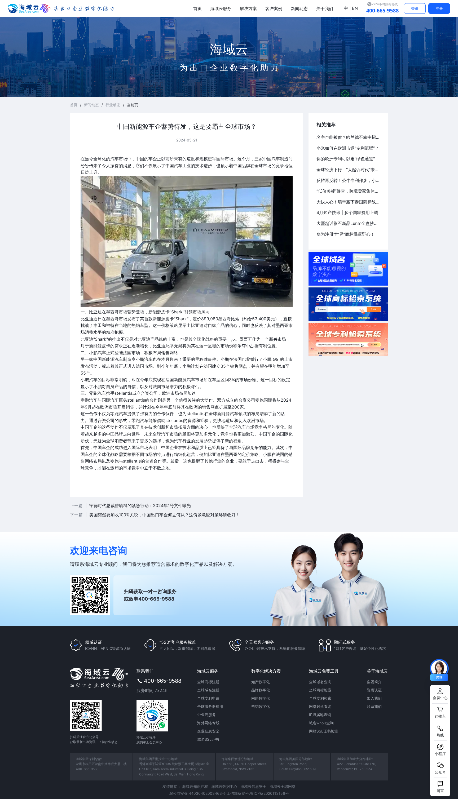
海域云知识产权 (195, 786)
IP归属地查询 (320, 714)
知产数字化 (260, 682)
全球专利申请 (208, 698)
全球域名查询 (320, 682)
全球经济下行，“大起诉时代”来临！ (348, 169)
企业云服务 (206, 714)
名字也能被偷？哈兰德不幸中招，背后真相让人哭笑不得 (348, 137)
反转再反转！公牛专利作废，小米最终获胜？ (348, 180)
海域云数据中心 (224, 786)
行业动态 (112, 105)
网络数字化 (260, 698)
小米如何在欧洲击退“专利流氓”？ (347, 148)
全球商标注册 (208, 682)
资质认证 (374, 690)
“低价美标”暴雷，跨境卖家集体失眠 (348, 191)
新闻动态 (91, 105)
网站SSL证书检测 (323, 731)
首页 (73, 105)
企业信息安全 (208, 731)
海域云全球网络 (283, 786)
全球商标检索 (320, 690)
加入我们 (374, 698)
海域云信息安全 (253, 786)
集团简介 (374, 682)
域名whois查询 (321, 723)
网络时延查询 (320, 706)
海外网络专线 (208, 723)
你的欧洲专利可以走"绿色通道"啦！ (348, 158)
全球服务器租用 (210, 706)
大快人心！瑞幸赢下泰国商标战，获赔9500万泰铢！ (348, 202)
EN (354, 8)
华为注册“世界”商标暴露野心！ (345, 234)
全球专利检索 (320, 698)
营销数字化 (260, 706)
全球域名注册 (208, 690)
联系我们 (374, 706)
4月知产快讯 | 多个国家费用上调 (347, 212)
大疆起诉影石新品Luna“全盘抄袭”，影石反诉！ (348, 223)
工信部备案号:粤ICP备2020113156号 (258, 793)
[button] (440, 694)
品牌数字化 (260, 690)
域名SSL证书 (208, 739)
